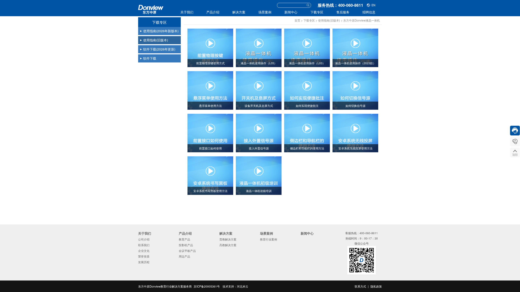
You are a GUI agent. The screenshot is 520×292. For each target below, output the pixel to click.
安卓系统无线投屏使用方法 (355, 148)
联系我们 (144, 245)
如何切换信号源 (355, 106)
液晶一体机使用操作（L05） (259, 63)
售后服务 (342, 12)
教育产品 (184, 239)
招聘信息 (368, 12)
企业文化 (144, 251)
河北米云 (242, 286)
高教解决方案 (227, 245)
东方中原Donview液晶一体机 (361, 20)
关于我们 (186, 12)
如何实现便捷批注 (307, 106)
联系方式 (360, 286)
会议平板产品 (187, 251)
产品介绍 (212, 12)
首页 (297, 20)
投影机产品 (186, 245)
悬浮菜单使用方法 (210, 106)
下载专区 (316, 12)
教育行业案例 (268, 239)
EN (373, 5)
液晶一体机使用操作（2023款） (355, 63)
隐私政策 (376, 286)
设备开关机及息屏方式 (259, 106)
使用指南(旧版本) (329, 20)
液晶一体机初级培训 (259, 191)
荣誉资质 (144, 256)
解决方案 (238, 12)
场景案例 (264, 12)
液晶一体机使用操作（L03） (307, 63)
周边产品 (184, 256)
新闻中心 (290, 12)
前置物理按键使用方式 (210, 63)
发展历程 (144, 262)
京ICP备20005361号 (207, 286)
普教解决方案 (227, 239)
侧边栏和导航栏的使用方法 (307, 148)
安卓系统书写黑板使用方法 (210, 191)
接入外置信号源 (259, 148)
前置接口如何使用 (210, 148)
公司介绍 (144, 239)
